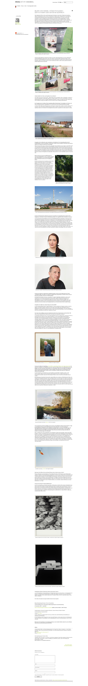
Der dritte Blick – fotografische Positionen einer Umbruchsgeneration (59, 366)
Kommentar (36, 654)
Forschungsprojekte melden (31, 5)
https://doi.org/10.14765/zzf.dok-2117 (42, 632)
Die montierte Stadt (68, 644)
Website (36, 670)
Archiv (25, 5)
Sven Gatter (40, 613)
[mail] (60, 2)
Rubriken (18, 5)
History (20, 2)
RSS (61, 2)
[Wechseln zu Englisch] (44, 7)
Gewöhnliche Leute (46, 362)
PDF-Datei (39, 633)
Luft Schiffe (44, 468)
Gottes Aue (47, 422)
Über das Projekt (55, 2)
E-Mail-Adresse (37, 667)
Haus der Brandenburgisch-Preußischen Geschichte (43, 607)
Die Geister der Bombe (68, 645)
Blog (16, 5)
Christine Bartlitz (17, 23)
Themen (22, 5)
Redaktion (54, 3)
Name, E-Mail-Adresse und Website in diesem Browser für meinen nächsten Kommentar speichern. (49, 674)
